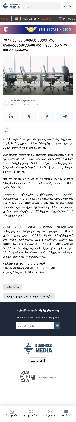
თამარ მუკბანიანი (23, 100)
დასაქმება (13, 286)
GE (66, 6)
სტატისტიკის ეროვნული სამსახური (29, 296)
